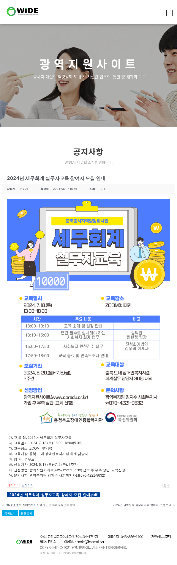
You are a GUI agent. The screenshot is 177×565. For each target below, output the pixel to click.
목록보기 (10, 513)
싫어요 (27, 485)
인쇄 (166, 485)
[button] (169, 13)
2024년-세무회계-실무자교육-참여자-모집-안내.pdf (53, 495)
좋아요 (13, 485)
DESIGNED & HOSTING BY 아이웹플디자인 (64, 553)
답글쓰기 (26, 513)
